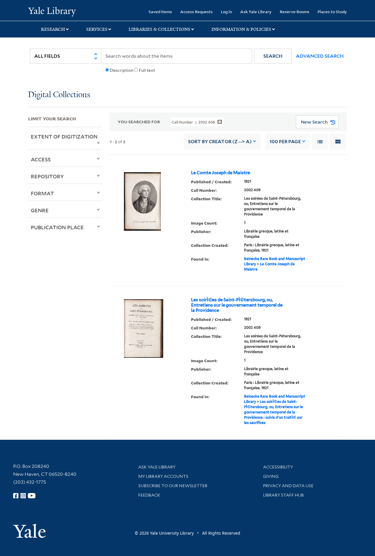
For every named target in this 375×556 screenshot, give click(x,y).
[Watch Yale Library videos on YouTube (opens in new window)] (31, 495)
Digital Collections (59, 95)
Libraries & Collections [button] (159, 29)
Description (121, 70)
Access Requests (196, 11)
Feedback (149, 495)
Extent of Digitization (64, 136)
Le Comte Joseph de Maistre (220, 172)
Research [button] (53, 29)
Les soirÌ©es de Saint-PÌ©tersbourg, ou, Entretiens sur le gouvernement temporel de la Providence (236, 305)
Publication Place (57, 227)
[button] (273, 56)
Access (41, 159)
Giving (271, 476)
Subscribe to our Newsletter (172, 485)
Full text (147, 70)
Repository (47, 176)
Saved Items (160, 11)
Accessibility (278, 467)
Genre (40, 210)
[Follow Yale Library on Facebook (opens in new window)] (15, 495)
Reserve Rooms (294, 11)
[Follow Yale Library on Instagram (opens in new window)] (23, 495)
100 (285, 141)
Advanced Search (320, 56)
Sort (220, 141)
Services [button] (97, 29)
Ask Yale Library (256, 11)
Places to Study (332, 11)
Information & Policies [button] (241, 29)
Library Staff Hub (283, 495)
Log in (226, 11)
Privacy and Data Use (288, 485)
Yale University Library (52, 11)
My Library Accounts (163, 476)
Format (42, 193)
